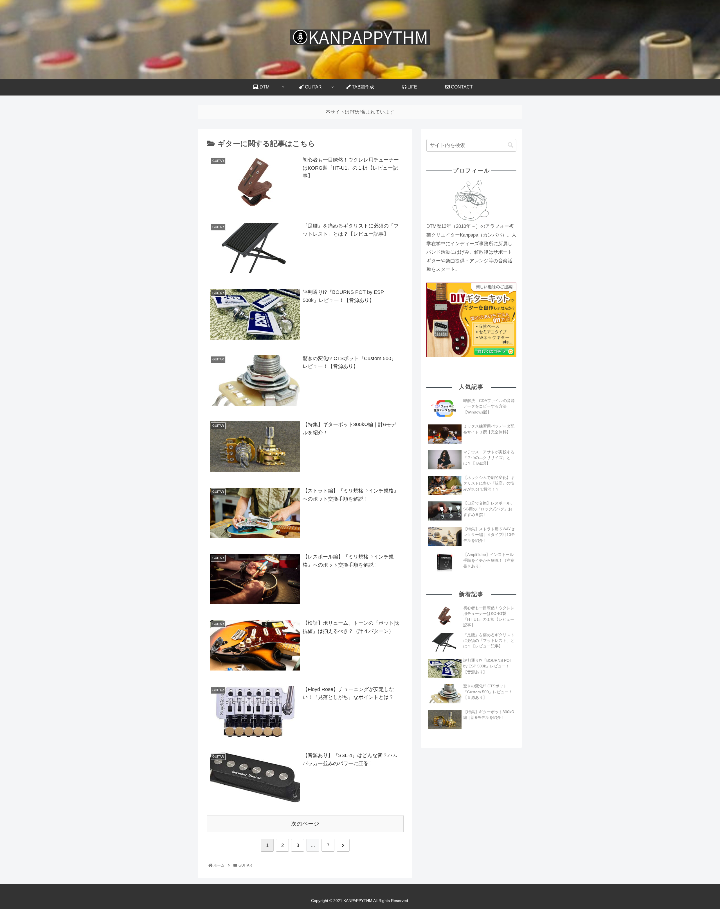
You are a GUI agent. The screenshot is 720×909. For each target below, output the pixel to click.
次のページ (305, 824)
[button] (510, 145)
